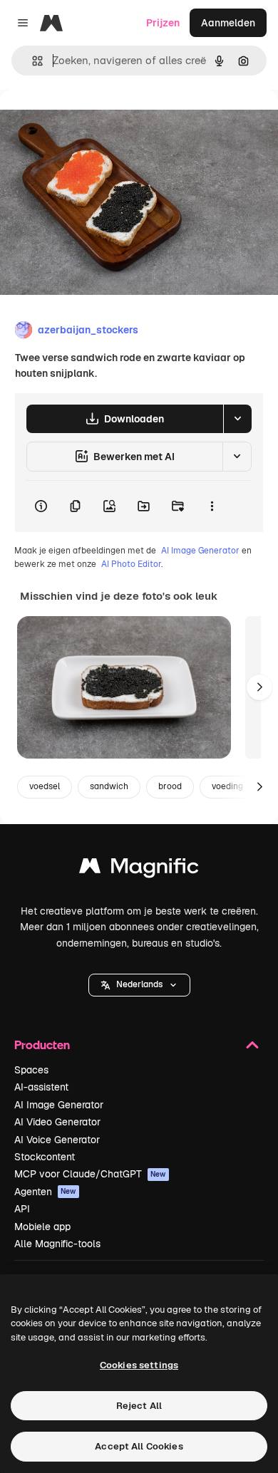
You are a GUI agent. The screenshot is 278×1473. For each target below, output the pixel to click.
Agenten (45, 1191)
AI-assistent (41, 1087)
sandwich (109, 786)
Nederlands (139, 984)
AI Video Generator (57, 1121)
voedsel (44, 786)
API (22, 1208)
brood (170, 786)
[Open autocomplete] (31, 61)
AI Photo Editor (131, 564)
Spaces (31, 1069)
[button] (139, 985)
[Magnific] (139, 869)
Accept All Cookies (138, 1446)
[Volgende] (259, 687)
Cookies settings (139, 1365)
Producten (42, 1044)
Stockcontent (44, 1156)
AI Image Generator (200, 550)
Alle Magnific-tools (57, 1243)
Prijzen (163, 22)
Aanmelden (228, 22)
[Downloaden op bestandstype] (237, 419)
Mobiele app (42, 1226)
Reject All (139, 1406)
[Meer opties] (211, 506)
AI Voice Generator (57, 1139)
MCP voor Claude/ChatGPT (90, 1173)
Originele (93, 122)
